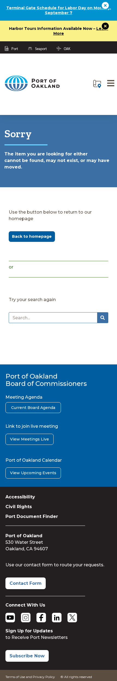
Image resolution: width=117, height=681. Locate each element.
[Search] (102, 318)
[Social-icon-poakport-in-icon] (56, 617)
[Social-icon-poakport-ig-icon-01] (25, 617)
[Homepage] (32, 90)
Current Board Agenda (33, 407)
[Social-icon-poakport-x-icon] (72, 617)
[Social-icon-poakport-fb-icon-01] (41, 617)
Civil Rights (18, 506)
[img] (97, 84)
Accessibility (20, 496)
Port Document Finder (31, 516)
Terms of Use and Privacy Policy (30, 677)
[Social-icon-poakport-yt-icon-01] (10, 617)
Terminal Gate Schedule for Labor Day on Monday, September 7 (58, 10)
